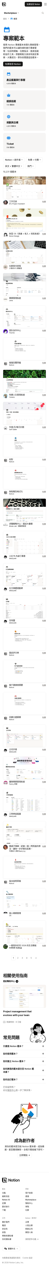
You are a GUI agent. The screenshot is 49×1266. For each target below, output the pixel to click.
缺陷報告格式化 (16, 491)
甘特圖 (12, 620)
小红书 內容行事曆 (17, 556)
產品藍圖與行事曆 (16, 80)
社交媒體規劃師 (16, 588)
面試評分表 (14, 652)
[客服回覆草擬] (24, 349)
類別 (5, 19)
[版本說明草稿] (24, 867)
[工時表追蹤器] (24, 800)
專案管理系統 (15, 298)
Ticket (10, 143)
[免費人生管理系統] (24, 381)
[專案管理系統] (24, 284)
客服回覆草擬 (15, 362)
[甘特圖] (24, 606)
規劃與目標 (12, 122)
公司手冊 (13, 749)
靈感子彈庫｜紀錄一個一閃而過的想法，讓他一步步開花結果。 (25, 847)
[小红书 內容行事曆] (24, 542)
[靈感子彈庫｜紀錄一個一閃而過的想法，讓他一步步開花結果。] (24, 832)
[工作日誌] (24, 187)
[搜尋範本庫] (43, 13)
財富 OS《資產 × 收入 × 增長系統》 (25, 233)
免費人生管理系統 (17, 395)
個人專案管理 (15, 913)
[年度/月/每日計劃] (24, 413)
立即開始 (24, 1155)
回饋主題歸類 (15, 717)
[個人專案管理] (24, 899)
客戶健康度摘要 (16, 685)
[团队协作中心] (24, 316)
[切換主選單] (45, 4)
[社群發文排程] (24, 252)
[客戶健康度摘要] (24, 671)
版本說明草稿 (15, 881)
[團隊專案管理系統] (24, 768)
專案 (15, 19)
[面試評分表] (24, 639)
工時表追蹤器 (15, 814)
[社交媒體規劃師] (24, 574)
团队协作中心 (15, 330)
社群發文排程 (15, 266)
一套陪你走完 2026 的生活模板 (22, 945)
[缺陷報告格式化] (24, 478)
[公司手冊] (24, 735)
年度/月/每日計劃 (16, 427)
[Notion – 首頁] (4, 4)
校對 (11, 459)
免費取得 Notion (13, 64)
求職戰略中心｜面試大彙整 (21, 523)
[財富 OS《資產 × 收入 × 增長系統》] (24, 220)
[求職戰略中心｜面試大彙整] (24, 510)
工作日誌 (13, 201)
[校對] (24, 445)
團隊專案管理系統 (17, 781)
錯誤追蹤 (11, 101)
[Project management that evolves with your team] (24, 996)
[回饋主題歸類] (24, 703)
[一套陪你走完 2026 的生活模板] (24, 931)
